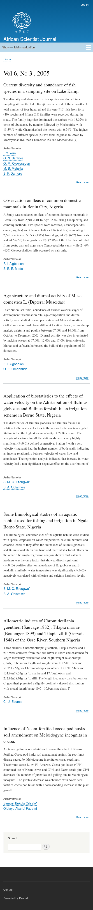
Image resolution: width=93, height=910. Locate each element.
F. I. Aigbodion (13, 263)
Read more (82, 182)
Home (7, 59)
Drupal (23, 898)
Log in (84, 4)
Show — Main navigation (18, 47)
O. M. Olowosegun (16, 163)
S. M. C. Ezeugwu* (16, 482)
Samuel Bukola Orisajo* (20, 803)
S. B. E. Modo (13, 268)
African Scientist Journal (29, 38)
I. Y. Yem (9, 153)
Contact (8, 889)
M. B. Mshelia (13, 168)
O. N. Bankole (13, 158)
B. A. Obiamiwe (14, 487)
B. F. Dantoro (12, 173)
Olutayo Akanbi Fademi (20, 808)
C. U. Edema (12, 701)
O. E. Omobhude (15, 369)
